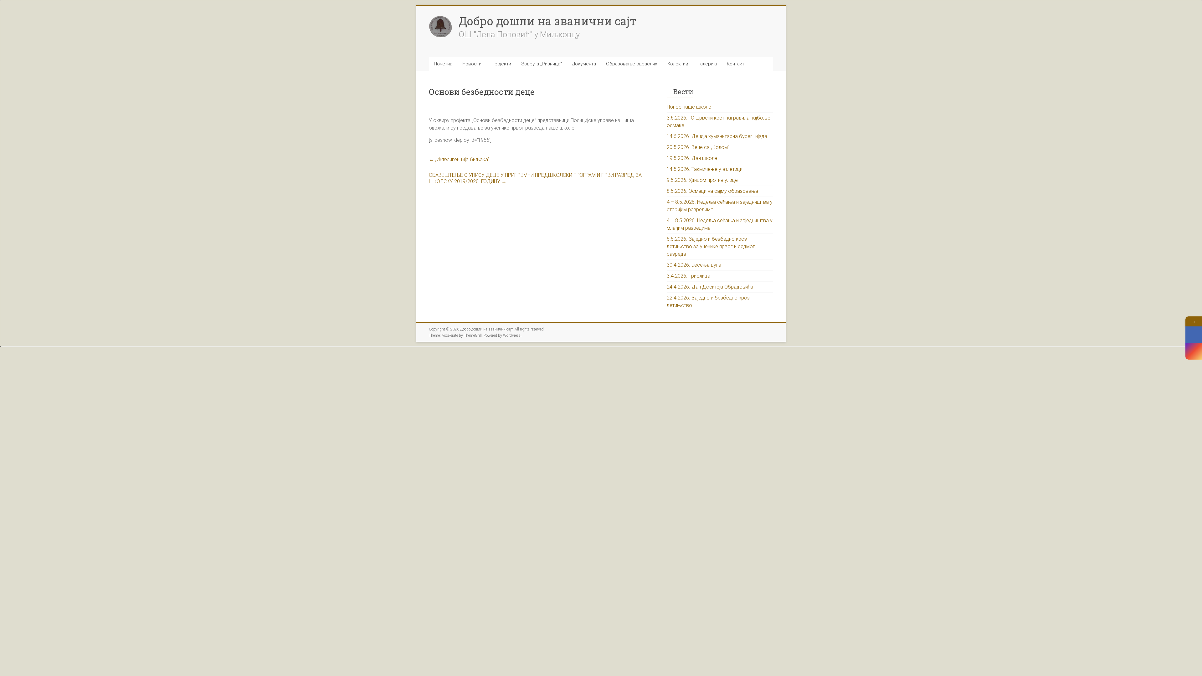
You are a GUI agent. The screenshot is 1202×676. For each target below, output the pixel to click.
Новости (471, 64)
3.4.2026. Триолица (688, 276)
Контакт (735, 64)
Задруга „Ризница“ (541, 64)
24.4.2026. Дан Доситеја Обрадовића (710, 287)
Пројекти (501, 64)
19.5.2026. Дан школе (692, 158)
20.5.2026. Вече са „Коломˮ (698, 147)
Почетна (443, 64)
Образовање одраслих (631, 64)
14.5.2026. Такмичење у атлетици (704, 169)
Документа (584, 64)
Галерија (707, 64)
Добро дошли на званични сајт (547, 20)
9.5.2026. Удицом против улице (702, 180)
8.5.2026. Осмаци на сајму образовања (712, 191)
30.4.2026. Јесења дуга (694, 265)
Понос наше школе (689, 107)
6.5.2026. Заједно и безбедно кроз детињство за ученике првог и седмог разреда (711, 246)
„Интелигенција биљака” (459, 159)
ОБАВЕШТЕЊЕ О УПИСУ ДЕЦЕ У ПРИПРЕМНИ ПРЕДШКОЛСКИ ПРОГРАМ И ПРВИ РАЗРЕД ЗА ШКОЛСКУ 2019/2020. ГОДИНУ (535, 178)
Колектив (677, 64)
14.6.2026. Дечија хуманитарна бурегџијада (717, 136)
